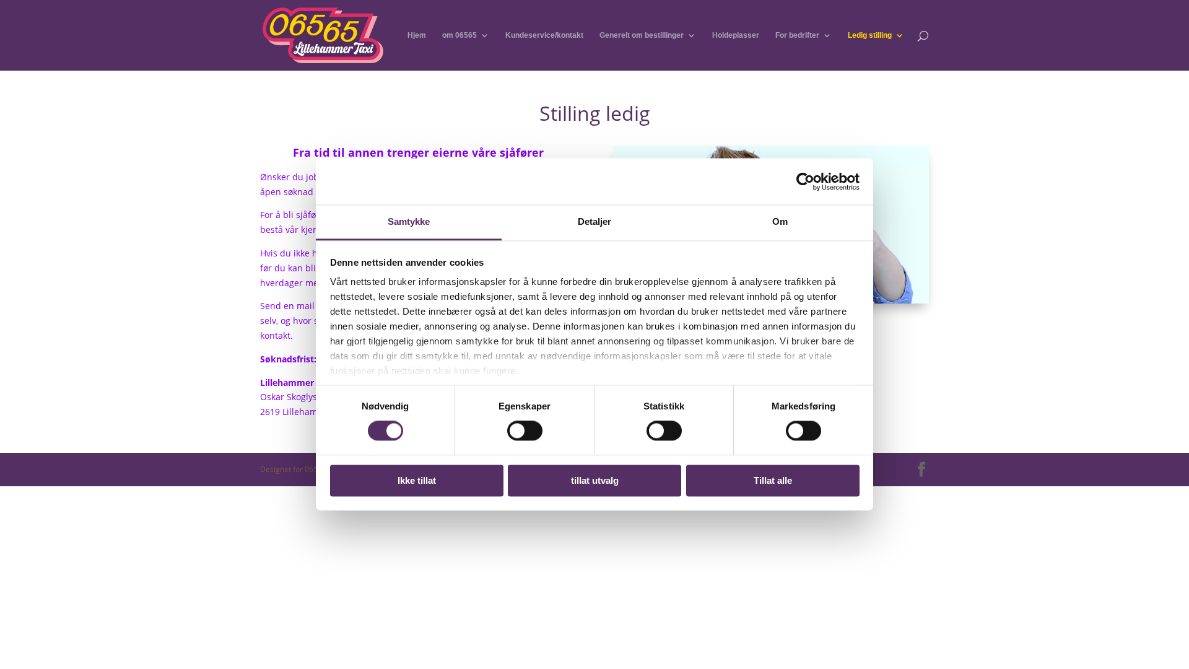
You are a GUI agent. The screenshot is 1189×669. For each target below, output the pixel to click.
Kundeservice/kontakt (544, 35)
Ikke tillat (417, 480)
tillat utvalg (595, 480)
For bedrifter (797, 35)
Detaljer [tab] (595, 221)
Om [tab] (780, 221)
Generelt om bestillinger (641, 35)
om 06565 (459, 35)
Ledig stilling (870, 35)
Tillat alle (773, 480)
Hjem (416, 35)
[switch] (524, 431)
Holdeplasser (735, 35)
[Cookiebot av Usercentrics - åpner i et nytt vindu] (805, 181)
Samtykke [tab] (409, 221)
